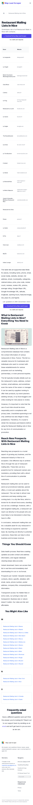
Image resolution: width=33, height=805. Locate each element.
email (4, 726)
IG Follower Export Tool (24, 773)
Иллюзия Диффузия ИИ (24, 761)
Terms (19, 790)
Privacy (19, 787)
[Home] (4, 13)
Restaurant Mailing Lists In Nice (17, 13)
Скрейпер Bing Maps (23, 765)
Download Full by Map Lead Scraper (15, 36)
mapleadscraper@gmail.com (9, 765)
